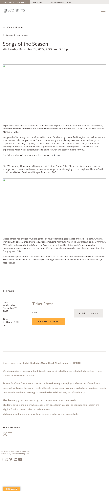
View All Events (15, 27)
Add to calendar (90, 313)
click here (55, 155)
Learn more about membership (61, 400)
